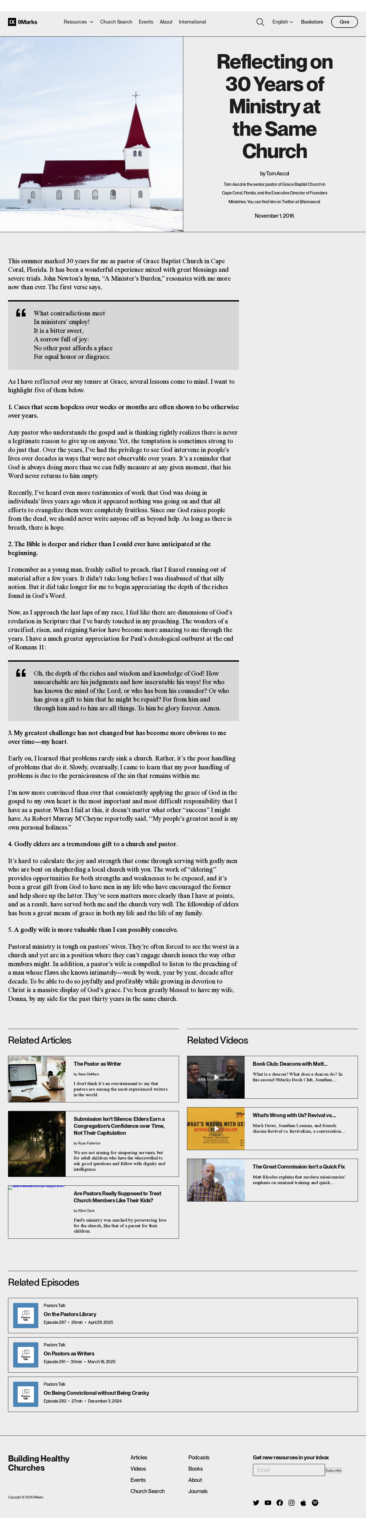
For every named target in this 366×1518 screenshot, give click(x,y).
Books (195, 1469)
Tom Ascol (277, 173)
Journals (198, 1491)
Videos (138, 1469)
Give (344, 22)
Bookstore (312, 22)
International (192, 22)
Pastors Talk (54, 1305)
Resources (75, 22)
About (166, 22)
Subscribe (333, 1470)
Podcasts (199, 1457)
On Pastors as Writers (69, 1353)
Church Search (116, 22)
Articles (138, 1457)
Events (146, 22)
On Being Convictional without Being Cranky (96, 1393)
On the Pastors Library (70, 1314)
